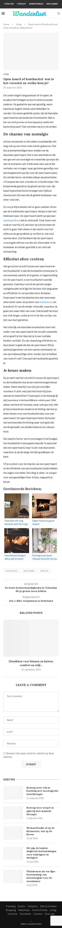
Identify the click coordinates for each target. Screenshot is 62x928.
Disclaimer (52, 4)
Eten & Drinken (48, 906)
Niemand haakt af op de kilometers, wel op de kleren (40, 831)
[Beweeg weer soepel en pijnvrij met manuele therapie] (13, 812)
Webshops (24, 909)
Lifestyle (12, 913)
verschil (44, 571)
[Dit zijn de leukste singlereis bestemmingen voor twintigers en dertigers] (13, 853)
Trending (11, 906)
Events (21, 906)
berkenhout (46, 302)
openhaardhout (11, 220)
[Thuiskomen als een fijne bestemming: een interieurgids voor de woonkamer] (13, 876)
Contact (21, 4)
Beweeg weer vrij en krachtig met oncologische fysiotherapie (42, 791)
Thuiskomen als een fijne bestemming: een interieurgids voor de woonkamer (40, 876)
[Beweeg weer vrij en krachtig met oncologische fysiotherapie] (13, 792)
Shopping (11, 909)
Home (6, 24)
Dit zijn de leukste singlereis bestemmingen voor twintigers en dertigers (41, 853)
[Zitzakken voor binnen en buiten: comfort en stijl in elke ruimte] (31, 638)
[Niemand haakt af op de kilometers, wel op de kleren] (13, 833)
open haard (29, 571)
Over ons (9, 4)
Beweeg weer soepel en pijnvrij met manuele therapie (40, 811)
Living (18, 24)
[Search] (58, 13)
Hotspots (32, 906)
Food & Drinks (39, 909)
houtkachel (11, 571)
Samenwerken (36, 4)
